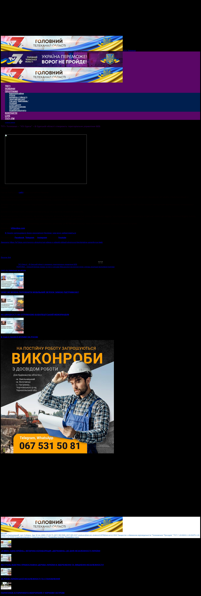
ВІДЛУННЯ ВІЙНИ (16, 94)
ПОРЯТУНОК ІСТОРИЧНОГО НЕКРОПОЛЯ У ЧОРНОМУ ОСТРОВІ (32, 593)
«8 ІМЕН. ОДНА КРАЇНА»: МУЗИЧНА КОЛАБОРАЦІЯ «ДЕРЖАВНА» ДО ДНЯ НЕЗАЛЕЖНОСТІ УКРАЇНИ (50, 551)
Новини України (10, 122)
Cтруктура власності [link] (23, 537)
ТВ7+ (8, 86)
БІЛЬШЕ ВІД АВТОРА (19, 270)
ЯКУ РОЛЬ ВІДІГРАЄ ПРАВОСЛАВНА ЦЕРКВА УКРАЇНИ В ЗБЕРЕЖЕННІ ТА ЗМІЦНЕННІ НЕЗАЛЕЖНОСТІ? (52, 565)
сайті (21, 192)
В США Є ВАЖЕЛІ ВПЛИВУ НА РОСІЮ (19, 337)
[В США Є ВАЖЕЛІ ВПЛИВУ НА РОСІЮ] (12, 333)
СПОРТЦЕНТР (15, 105)
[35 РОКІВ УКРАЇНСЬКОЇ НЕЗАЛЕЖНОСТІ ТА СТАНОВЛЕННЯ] (6, 575)
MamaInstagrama (17, 107)
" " (99, 261)
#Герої (12, 95)
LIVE (7, 115)
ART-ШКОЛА (14, 109)
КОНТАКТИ (11, 113)
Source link (6, 257)
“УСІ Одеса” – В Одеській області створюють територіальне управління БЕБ (47, 264)
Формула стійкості (18, 97)
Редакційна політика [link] (56, 537)
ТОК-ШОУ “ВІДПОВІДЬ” (19, 101)
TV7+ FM (9, 118)
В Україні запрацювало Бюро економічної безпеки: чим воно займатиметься (40, 232)
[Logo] (62, 66)
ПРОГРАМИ (11, 91)
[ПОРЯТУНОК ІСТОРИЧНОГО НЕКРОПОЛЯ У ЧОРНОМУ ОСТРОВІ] (6, 589)
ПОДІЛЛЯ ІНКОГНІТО (17, 111)
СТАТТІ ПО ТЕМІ (6, 270)
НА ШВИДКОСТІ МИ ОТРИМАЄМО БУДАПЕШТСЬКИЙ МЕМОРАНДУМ (35, 314)
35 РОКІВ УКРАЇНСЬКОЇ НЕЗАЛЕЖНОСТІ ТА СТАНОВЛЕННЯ (30, 579)
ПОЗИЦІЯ (13, 103)
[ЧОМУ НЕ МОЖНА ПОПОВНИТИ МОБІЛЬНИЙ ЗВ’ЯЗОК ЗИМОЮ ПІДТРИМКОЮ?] (12, 288)
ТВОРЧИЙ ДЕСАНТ (17, 99)
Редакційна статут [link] (72, 537)
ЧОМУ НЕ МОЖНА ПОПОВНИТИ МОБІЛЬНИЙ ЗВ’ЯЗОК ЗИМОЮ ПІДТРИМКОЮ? (40, 292)
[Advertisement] (63, 485)
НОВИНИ (10, 88)
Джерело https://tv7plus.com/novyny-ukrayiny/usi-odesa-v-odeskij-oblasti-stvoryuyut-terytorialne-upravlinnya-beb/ (52, 242)
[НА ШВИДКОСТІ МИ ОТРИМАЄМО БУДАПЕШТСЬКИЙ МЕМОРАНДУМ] (12, 310)
